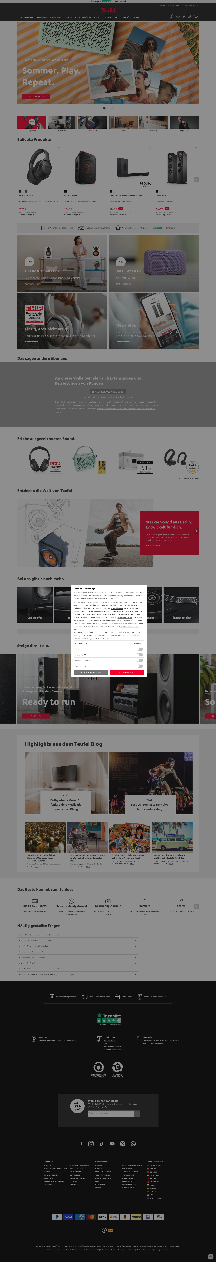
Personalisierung (81, 660)
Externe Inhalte (81, 666)
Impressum (102, 638)
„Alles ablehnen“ (117, 608)
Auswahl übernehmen (91, 672)
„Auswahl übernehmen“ (129, 626)
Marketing (79, 655)
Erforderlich (79, 643)
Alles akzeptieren (127, 672)
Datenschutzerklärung (82, 638)
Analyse (78, 649)
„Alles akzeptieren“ (125, 617)
